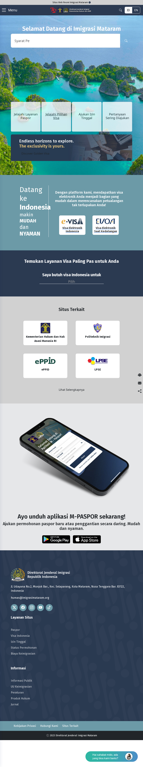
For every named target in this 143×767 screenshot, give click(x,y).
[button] (20, 76)
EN (136, 10)
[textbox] (71, 280)
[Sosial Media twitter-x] (14, 607)
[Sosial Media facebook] (23, 607)
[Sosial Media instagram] (31, 607)
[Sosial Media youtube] (40, 607)
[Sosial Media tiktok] (49, 607)
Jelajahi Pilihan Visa (56, 116)
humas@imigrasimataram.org (30, 597)
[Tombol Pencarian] (126, 41)
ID (128, 10)
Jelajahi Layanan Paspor (26, 116)
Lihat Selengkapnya (71, 390)
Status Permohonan (24, 647)
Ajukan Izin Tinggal (87, 116)
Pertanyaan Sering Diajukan (117, 116)
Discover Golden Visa (35, 153)
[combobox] (71, 280)
